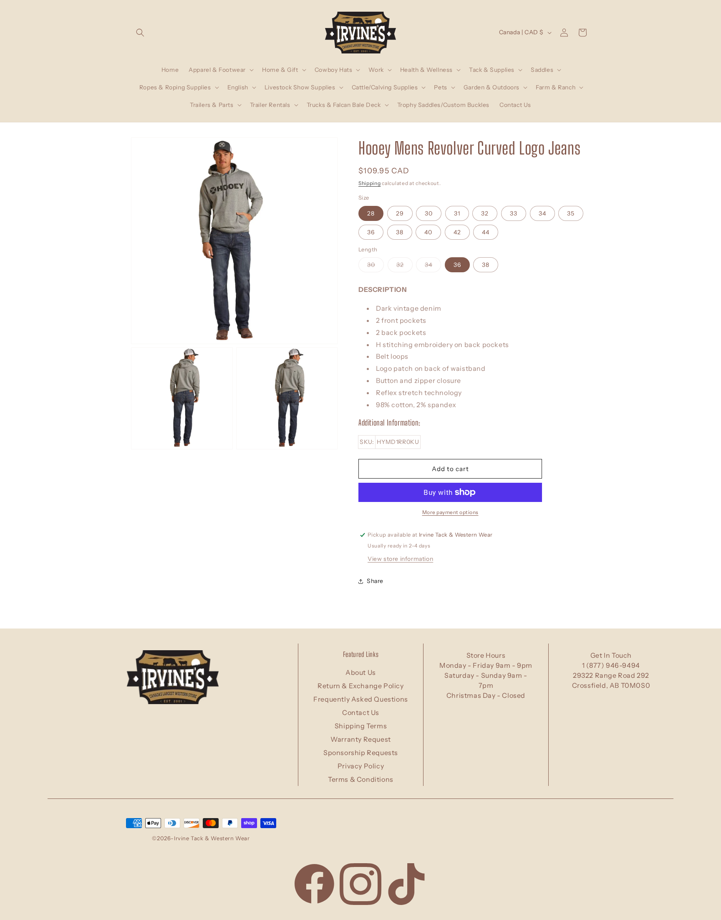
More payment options (450, 512)
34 (542, 213)
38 (399, 232)
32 (485, 213)
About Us (360, 672)
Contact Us (360, 712)
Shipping (369, 183)
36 (371, 232)
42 (457, 232)
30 (429, 213)
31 (457, 213)
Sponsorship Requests (360, 752)
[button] (140, 32)
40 (428, 232)
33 (513, 213)
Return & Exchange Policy (360, 686)
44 (485, 232)
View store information (400, 559)
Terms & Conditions (360, 779)
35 (571, 213)
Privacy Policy (361, 766)
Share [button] (375, 581)
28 (371, 213)
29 (400, 213)
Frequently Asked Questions (360, 699)
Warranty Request (360, 739)
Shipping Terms (361, 726)
